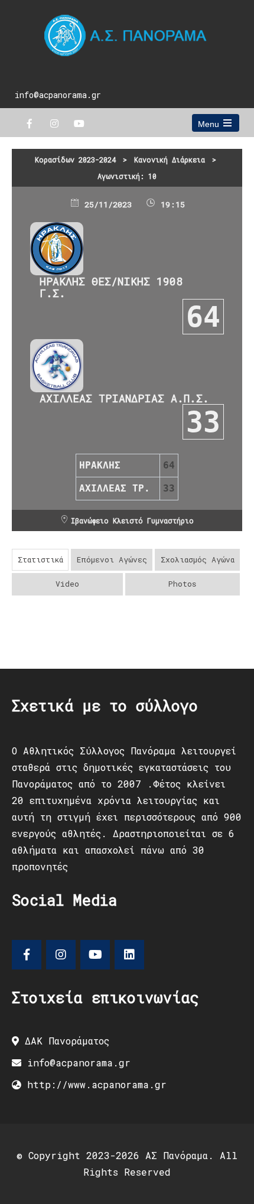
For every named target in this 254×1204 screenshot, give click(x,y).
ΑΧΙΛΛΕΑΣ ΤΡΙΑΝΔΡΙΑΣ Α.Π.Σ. (124, 398)
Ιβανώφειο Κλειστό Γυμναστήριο (132, 520)
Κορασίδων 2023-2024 (75, 159)
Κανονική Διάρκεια (169, 159)
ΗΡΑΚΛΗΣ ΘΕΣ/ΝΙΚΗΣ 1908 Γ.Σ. (111, 287)
